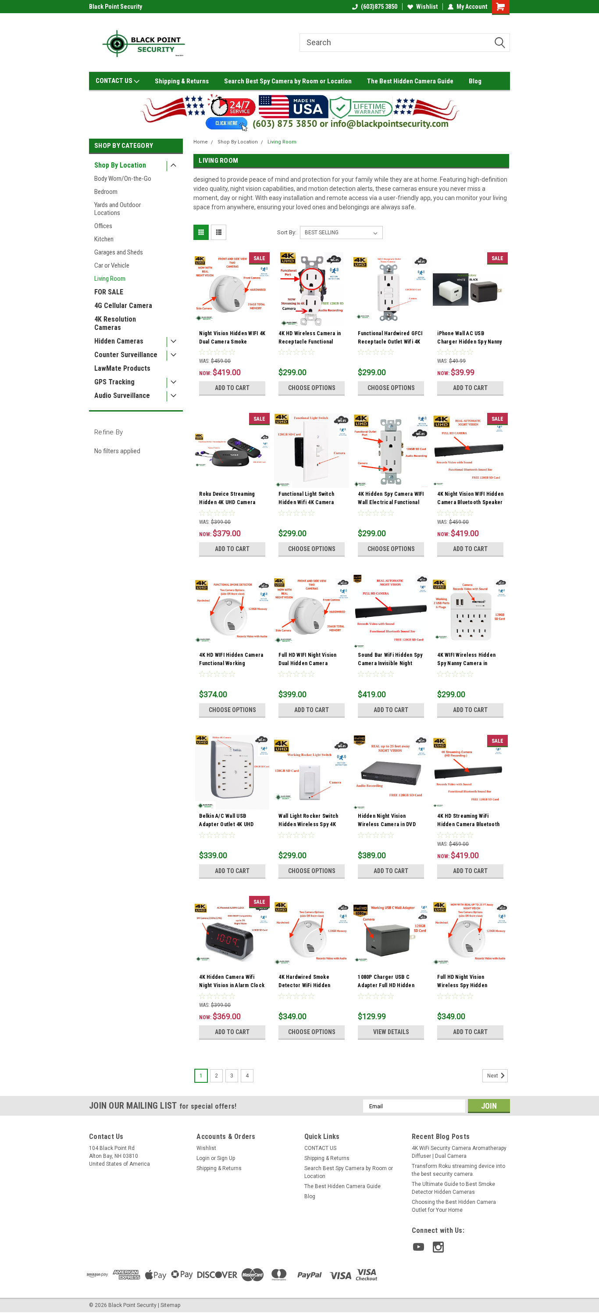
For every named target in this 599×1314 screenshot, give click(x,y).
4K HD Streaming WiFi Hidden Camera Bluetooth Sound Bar (468, 824)
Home (200, 142)
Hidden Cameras (118, 341)
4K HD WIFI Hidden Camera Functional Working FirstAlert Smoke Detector (231, 663)
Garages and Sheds (118, 252)
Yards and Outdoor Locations (117, 209)
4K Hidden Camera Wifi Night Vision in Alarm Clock (231, 981)
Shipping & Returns (182, 81)
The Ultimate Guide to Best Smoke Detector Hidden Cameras (453, 1188)
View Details (391, 1031)
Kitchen (104, 239)
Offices (103, 226)
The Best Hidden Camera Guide (410, 81)
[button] (300, 111)
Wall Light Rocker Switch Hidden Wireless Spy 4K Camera (308, 824)
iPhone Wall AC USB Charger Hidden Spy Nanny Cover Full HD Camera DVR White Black (469, 346)
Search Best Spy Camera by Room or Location (288, 81)
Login (203, 1158)
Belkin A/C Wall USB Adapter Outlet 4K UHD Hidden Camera (226, 824)
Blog (475, 81)
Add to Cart (232, 387)
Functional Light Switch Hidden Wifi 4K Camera (306, 498)
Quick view (232, 320)
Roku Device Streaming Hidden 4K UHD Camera (227, 498)
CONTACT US (115, 81)
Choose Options (311, 387)
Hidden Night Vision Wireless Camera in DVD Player (387, 824)
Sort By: (286, 232)
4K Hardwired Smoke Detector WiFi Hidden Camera (304, 985)
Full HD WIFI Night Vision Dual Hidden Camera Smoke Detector (307, 663)
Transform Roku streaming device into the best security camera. (458, 1170)
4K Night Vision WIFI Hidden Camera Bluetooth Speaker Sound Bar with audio (470, 502)
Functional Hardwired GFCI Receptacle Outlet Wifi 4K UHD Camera (390, 341)
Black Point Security (115, 6)
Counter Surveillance (125, 355)
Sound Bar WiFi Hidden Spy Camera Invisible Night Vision (390, 663)
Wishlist (427, 6)
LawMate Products (122, 368)
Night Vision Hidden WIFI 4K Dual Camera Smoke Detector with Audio (232, 341)
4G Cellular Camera (123, 305)
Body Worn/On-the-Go (122, 179)
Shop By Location (120, 165)
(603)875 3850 (379, 6)
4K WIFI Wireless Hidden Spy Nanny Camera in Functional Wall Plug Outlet (469, 663)
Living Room (109, 279)
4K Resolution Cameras (115, 323)
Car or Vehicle (111, 265)
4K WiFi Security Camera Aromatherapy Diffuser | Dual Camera (459, 1152)
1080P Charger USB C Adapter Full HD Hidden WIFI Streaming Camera (386, 985)
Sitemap (170, 1305)
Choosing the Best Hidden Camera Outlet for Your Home (454, 1206)
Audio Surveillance (122, 395)
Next (493, 1076)
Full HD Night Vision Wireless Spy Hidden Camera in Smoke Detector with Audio (470, 989)
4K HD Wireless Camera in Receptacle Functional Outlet (309, 341)
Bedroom (106, 192)
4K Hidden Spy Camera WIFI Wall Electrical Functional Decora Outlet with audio (391, 502)
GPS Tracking (114, 382)
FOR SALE (108, 292)
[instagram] (438, 1247)
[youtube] (418, 1247)
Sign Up (226, 1158)
